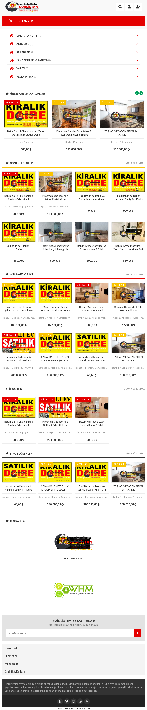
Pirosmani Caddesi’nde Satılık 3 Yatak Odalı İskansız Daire (73, 133)
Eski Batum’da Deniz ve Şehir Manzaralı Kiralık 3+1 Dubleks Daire (18, 309)
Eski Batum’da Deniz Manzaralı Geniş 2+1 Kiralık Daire (128, 197)
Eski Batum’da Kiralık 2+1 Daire (18, 247)
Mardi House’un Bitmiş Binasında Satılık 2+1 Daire (55, 309)
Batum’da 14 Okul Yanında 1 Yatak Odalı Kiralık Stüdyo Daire (25, 133)
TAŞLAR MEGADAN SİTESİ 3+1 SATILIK (122, 133)
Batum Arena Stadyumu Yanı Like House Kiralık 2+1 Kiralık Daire (128, 247)
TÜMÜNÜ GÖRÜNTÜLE (133, 163)
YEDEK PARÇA (27, 76)
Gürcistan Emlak (73, 558)
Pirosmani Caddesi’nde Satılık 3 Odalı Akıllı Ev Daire (18, 359)
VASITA (22, 68)
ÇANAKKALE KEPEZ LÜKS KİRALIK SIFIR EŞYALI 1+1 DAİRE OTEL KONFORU (55, 359)
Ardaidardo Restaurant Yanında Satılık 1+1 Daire (91, 359)
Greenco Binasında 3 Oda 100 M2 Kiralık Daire (128, 309)
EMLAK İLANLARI (29, 35)
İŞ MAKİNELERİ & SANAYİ (33, 60)
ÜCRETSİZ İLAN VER (20, 21)
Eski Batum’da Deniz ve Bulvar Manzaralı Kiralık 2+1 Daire (92, 197)
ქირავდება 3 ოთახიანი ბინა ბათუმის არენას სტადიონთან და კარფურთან (55, 247)
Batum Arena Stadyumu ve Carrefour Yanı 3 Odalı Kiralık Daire (91, 247)
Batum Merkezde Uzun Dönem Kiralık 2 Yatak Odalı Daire (91, 309)
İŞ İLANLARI (25, 52)
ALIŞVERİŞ (24, 43)
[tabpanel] (26, 126)
